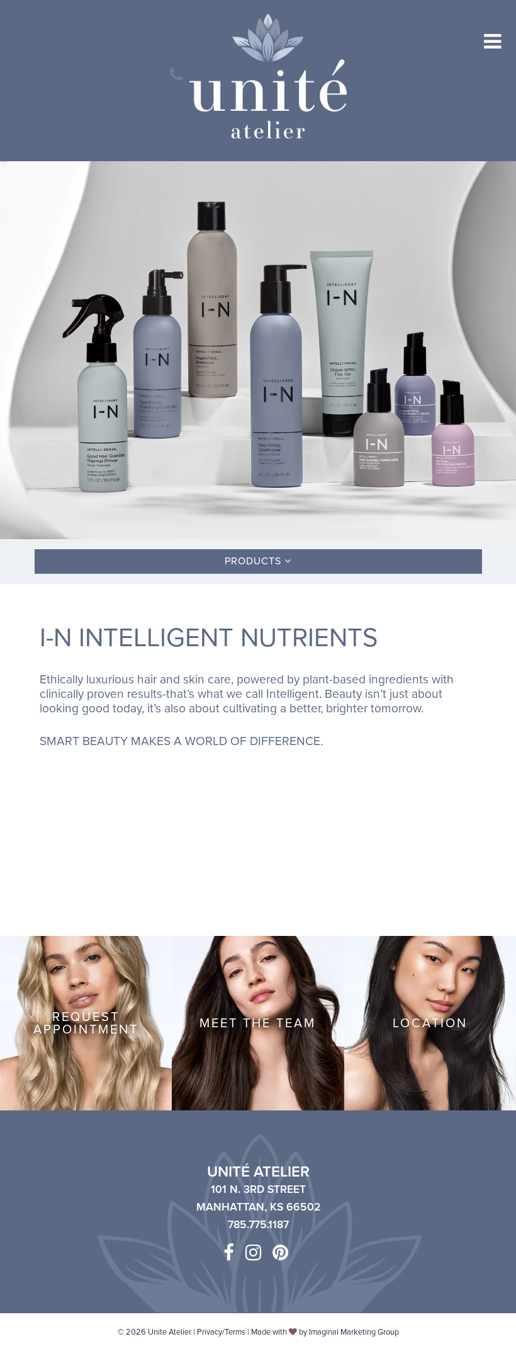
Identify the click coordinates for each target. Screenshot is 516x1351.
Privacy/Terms (221, 1332)
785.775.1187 (258, 1224)
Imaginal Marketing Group (354, 1332)
